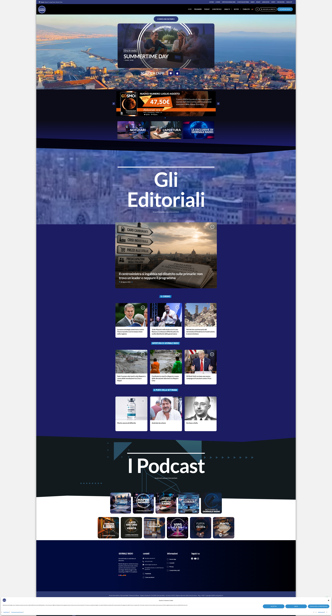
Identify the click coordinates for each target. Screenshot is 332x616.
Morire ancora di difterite (126, 423)
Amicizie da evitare (159, 423)
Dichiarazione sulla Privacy (17, 612)
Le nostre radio (285, 9)
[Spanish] (125, 575)
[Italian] (252, 9)
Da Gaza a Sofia (192, 423)
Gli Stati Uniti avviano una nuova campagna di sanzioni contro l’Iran (198, 377)
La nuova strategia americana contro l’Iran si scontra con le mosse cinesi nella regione (130, 331)
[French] (121, 575)
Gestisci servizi (321, 612)
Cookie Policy (6, 612)
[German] (122, 575)
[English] (119, 575)
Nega (296, 606)
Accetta (274, 606)
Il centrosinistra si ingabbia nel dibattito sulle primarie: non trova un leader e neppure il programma (161, 276)
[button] (328, 600)
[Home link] (42, 9)
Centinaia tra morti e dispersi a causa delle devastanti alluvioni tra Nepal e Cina (165, 378)
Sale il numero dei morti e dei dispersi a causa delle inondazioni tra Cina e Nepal (131, 378)
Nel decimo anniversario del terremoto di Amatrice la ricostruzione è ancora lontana (200, 331)
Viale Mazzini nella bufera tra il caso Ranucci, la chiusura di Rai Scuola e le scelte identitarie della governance (165, 331)
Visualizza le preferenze (319, 606)
